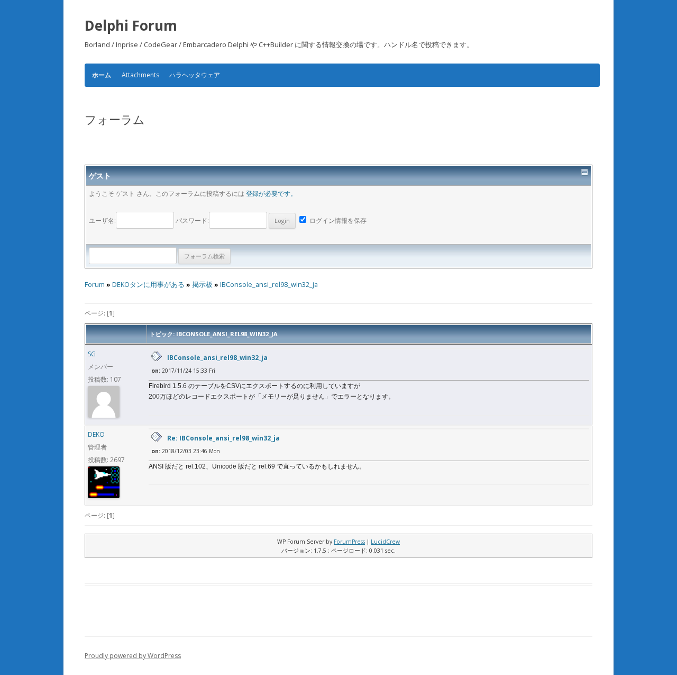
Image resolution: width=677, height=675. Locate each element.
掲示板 (202, 284)
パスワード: (192, 220)
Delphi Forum (131, 25)
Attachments (140, 74)
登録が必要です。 (271, 193)
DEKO (96, 434)
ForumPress (349, 541)
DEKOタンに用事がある (148, 284)
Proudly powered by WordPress (133, 655)
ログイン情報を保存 (337, 220)
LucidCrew (385, 541)
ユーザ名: (102, 220)
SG (92, 353)
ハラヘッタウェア (194, 74)
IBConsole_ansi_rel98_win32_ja (269, 284)
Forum (95, 284)
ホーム (101, 75)
